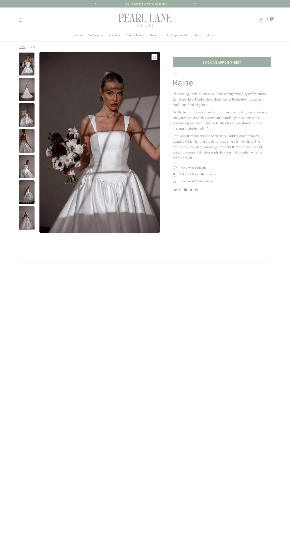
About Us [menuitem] (155, 35)
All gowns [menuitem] (114, 35)
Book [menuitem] (198, 35)
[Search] (22, 20)
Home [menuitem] (78, 35)
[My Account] (261, 20)
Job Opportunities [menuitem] (178, 35)
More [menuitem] (210, 35)
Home (22, 47)
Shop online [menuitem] (133, 35)
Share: (177, 189)
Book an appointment (222, 62)
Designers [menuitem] (93, 35)
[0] (268, 20)
